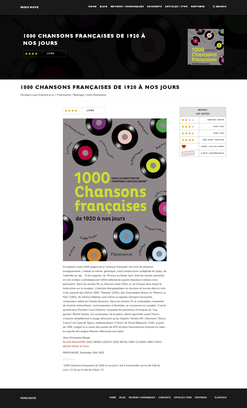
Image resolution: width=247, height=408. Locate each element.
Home (92, 6)
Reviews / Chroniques (127, 6)
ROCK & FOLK (80, 346)
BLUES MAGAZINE (74, 341)
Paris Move (29, 7)
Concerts (154, 6)
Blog (103, 6)
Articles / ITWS (176, 6)
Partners (198, 6)
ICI (71, 369)
